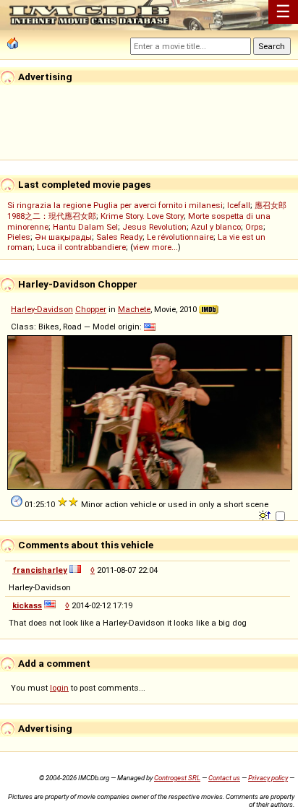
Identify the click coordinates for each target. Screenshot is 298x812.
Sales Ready (119, 237)
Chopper (90, 309)
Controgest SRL (177, 778)
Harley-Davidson (42, 309)
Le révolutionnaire (180, 237)
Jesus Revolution (154, 227)
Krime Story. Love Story (142, 216)
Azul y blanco (216, 227)
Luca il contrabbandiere (81, 247)
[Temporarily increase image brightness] (266, 514)
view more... (155, 247)
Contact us (224, 778)
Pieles (18, 237)
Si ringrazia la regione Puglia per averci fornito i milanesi (115, 205)
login (59, 688)
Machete (134, 309)
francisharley (39, 570)
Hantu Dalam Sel (85, 227)
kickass (27, 605)
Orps (254, 227)
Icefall (238, 205)
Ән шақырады (63, 237)
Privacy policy (268, 778)
